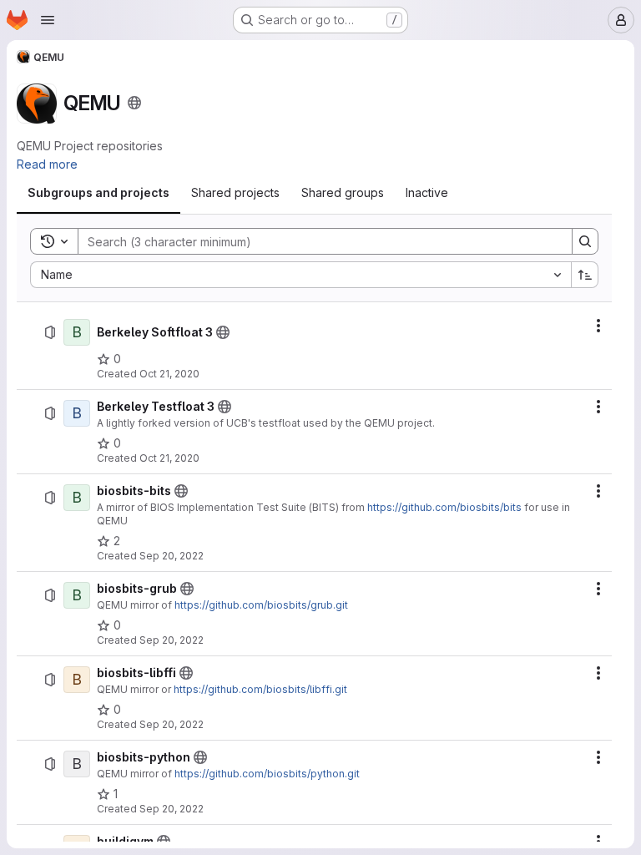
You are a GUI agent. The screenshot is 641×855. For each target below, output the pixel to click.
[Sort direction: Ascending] (585, 274)
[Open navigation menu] (47, 20)
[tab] (98, 193)
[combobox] (300, 274)
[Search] (585, 241)
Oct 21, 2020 (169, 373)
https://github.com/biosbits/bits (444, 507)
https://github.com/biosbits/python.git (267, 773)
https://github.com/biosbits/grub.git (261, 605)
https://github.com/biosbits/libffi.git (260, 689)
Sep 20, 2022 (171, 555)
